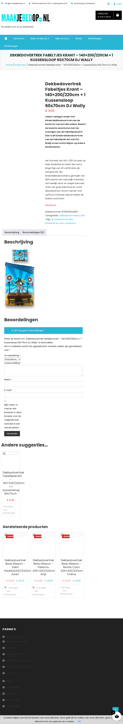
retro (61, 223)
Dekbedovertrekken (69, 215)
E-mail (8, 390)
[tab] (12, 232)
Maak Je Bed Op (38, 38)
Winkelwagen (95, 38)
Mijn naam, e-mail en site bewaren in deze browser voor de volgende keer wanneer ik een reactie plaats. (12, 416)
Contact (10, 673)
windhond (70, 223)
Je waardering (12, 355)
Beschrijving (12, 232)
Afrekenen (19, 38)
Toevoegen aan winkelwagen (6, 509)
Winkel (78, 38)
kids (71, 219)
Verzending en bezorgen (18, 660)
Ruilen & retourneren (16, 641)
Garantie (10, 647)
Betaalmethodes (14, 654)
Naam (8, 379)
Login (119, 3)
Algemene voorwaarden (18, 666)
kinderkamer (51, 223)
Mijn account (62, 38)
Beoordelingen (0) (33, 232)
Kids (83, 215)
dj (52, 219)
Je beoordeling (12, 362)
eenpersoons (61, 219)
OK (79, 721)
